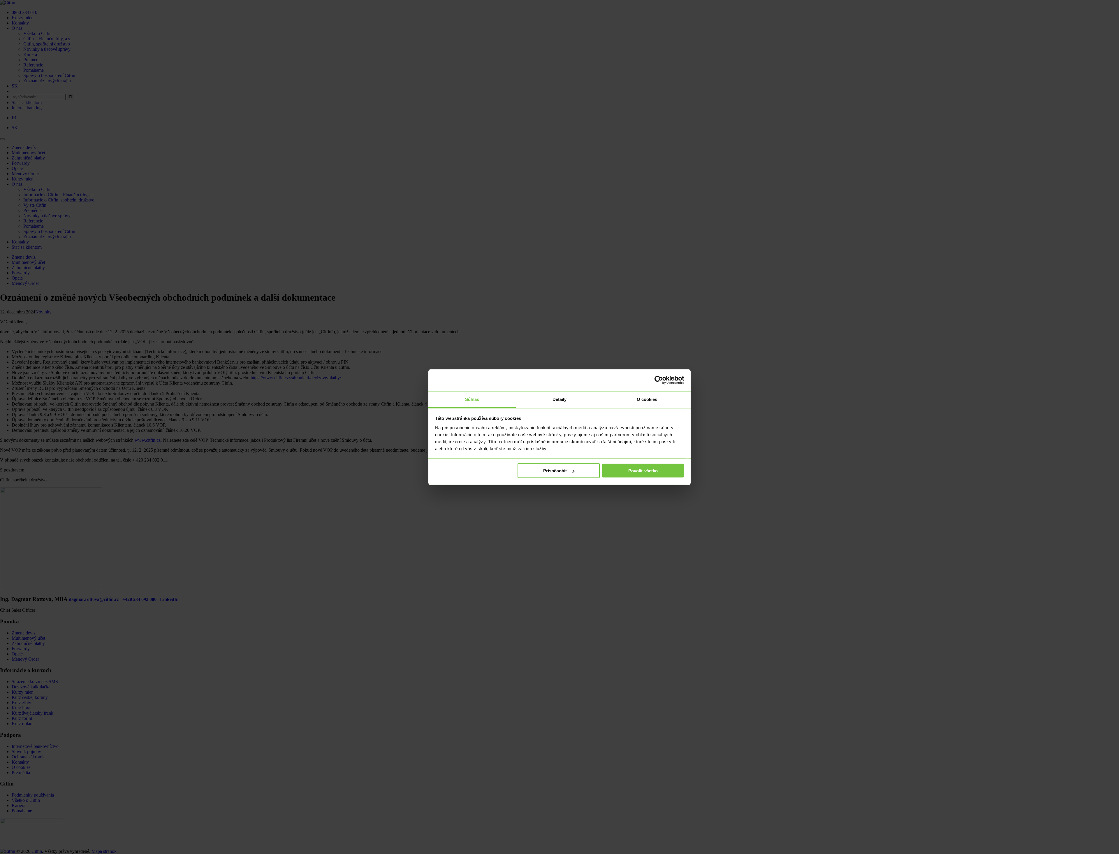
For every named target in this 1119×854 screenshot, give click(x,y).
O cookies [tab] (647, 399)
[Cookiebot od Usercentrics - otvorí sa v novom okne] (658, 380)
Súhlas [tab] (472, 399)
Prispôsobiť (555, 470)
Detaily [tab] (560, 399)
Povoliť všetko (643, 470)
